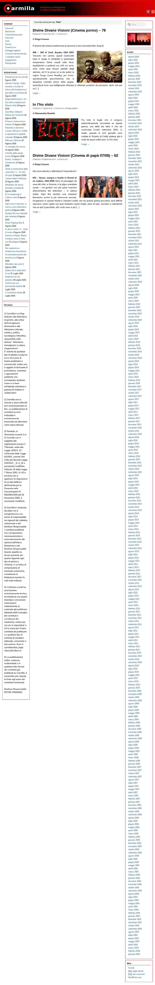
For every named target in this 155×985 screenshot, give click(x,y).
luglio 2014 (133, 516)
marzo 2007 (133, 795)
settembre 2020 (135, 282)
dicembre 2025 (134, 82)
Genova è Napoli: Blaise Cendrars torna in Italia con (15, 238)
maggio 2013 (133, 561)
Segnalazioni (10, 60)
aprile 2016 (133, 450)
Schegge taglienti (71, 108)
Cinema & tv (62, 34)
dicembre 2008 (134, 729)
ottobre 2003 (133, 925)
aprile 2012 (133, 602)
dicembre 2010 (134, 653)
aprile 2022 (133, 221)
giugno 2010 (133, 672)
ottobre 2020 (133, 279)
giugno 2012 (133, 596)
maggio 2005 (133, 865)
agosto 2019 (133, 323)
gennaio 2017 (134, 421)
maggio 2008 (133, 751)
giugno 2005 (133, 862)
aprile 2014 (133, 526)
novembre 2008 (135, 732)
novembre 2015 (135, 466)
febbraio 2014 (134, 532)
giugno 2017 (133, 405)
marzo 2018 (133, 377)
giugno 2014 (133, 520)
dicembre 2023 (134, 158)
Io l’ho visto (43, 104)
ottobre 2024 (133, 126)
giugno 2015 (133, 481)
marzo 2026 (133, 72)
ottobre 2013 (133, 545)
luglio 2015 (133, 478)
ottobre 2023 (133, 164)
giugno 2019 (133, 329)
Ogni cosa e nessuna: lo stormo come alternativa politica (15, 207)
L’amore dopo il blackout (15, 178)
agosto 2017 (133, 399)
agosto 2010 (133, 665)
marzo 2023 (133, 187)
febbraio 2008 (134, 761)
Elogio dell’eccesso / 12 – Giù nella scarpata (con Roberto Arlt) (16, 102)
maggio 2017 (133, 409)
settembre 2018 (135, 358)
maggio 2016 (133, 447)
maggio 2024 (133, 142)
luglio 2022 (133, 212)
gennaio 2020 (134, 307)
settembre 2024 (135, 130)
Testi (7, 41)
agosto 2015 (133, 475)
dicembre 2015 (134, 462)
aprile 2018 (133, 374)
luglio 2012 (133, 592)
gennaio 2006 (134, 840)
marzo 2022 (133, 225)
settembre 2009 (135, 700)
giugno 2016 (133, 443)
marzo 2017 (133, 415)
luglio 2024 (133, 136)
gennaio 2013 (134, 573)
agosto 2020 (133, 285)
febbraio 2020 (134, 304)
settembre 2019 (135, 320)
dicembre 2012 (134, 577)
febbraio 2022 (134, 228)
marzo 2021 (133, 263)
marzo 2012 (133, 605)
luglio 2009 (133, 707)
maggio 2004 (133, 903)
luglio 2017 (133, 402)
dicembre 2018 (134, 348)
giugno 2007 (133, 786)
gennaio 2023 (134, 193)
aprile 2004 (133, 906)
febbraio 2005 (134, 875)
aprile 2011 (133, 640)
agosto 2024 (133, 133)
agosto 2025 (133, 95)
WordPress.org (134, 977)
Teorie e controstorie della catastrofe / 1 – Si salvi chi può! (16, 172)
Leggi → (37, 93)
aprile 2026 (133, 69)
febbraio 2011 (134, 646)
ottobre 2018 (133, 355)
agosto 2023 (133, 171)
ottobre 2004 (133, 887)
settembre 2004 (135, 891)
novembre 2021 (135, 237)
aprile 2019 (133, 336)
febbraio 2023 (134, 190)
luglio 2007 (133, 783)
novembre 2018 (135, 351)
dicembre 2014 (134, 501)
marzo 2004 (133, 910)
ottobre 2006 (133, 811)
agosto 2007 (133, 780)
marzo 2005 (133, 872)
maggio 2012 (133, 599)
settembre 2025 (135, 91)
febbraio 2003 (134, 951)
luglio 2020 (133, 288)
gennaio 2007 (134, 802)
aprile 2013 (133, 564)
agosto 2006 (133, 818)
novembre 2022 (135, 199)
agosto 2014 (133, 513)
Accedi (131, 968)
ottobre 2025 (133, 88)
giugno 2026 (133, 63)
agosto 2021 (133, 247)
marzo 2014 (133, 529)
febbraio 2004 (134, 913)
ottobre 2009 (133, 697)
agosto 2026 (133, 57)
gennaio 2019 (134, 345)
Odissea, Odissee (13, 140)
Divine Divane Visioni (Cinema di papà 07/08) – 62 (75, 155)
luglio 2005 (133, 859)
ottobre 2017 (133, 393)
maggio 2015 (133, 485)
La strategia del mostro (15, 147)
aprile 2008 (133, 754)
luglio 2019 (133, 326)
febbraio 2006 (134, 837)
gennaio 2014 (134, 535)
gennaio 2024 (134, 155)
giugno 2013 (133, 558)
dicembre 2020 (134, 272)
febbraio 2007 (134, 799)
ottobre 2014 (133, 507)
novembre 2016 (135, 428)
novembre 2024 (135, 123)
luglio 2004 (133, 897)
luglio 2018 (133, 364)
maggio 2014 (133, 523)
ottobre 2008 (133, 735)
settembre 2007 (135, 776)
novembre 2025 (135, 85)
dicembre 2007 (134, 767)
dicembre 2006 (134, 805)
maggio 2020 (133, 294)
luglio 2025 (133, 98)
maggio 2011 (133, 637)
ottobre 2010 (133, 659)
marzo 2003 (133, 948)
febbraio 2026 (134, 76)
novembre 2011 (135, 618)
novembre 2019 (135, 313)
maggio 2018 (133, 371)
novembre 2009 (135, 694)
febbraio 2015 (134, 494)
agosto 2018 (133, 361)
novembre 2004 (135, 884)
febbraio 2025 (134, 114)
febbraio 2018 (134, 380)
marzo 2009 (133, 719)
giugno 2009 (133, 710)
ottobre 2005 (133, 849)
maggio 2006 (133, 827)
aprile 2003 (133, 944)
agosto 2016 (133, 437)
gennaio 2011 (134, 650)
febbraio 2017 (134, 418)
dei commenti (136, 974)
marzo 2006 (133, 833)
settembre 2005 (135, 853)
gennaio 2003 (134, 954)
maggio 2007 (133, 789)
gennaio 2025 (134, 117)
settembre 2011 (135, 624)
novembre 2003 (135, 922)
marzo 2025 (133, 110)
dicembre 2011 (134, 615)
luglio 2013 (133, 554)
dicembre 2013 (134, 539)
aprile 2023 (133, 183)
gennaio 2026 (134, 79)
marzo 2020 (133, 301)
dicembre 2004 (134, 881)
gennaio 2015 (134, 497)
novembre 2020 (135, 275)
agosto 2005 (133, 856)
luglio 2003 (133, 935)
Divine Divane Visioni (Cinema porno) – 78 (69, 30)
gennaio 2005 (134, 878)
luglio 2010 (133, 669)
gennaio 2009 (134, 726)
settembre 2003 (135, 929)
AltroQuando (10, 63)
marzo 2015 (133, 491)
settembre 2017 (135, 396)
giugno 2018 (133, 367)
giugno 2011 (133, 634)
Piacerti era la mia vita (15, 77)
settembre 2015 (135, 472)
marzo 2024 (133, 149)
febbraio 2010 (134, 684)
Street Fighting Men (13, 223)
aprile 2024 (133, 145)
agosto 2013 (133, 551)
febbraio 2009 (134, 722)
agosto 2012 (133, 589)
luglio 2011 (132, 631)
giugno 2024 (133, 139)
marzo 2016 (133, 453)
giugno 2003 (133, 938)
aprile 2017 (133, 412)
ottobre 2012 (133, 583)
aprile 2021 (133, 260)
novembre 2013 (135, 542)
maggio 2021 (133, 256)
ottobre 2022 (133, 202)
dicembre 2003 (134, 919)
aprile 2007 (133, 792)
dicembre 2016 (134, 424)
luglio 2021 (133, 250)
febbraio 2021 (134, 266)
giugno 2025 (133, 101)
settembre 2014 (135, 510)
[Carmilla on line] (77, 8)
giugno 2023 (133, 177)
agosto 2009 (133, 703)
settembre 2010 (135, 662)
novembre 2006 (135, 808)
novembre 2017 (135, 390)
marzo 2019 (133, 339)
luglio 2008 (133, 745)
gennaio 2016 (134, 459)
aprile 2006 (133, 830)
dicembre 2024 (134, 120)
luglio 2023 (133, 174)
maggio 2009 (133, 713)
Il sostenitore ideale (13, 292)
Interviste (9, 38)
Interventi (9, 28)
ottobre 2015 (133, 469)
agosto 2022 (133, 209)
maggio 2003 (133, 941)
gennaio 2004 (134, 916)
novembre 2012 (135, 580)
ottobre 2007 (133, 773)
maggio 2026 (133, 66)
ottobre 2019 (133, 317)
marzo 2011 (133, 643)
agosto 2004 (133, 894)
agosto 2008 (133, 742)
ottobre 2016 (133, 431)
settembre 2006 (135, 814)
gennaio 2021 (134, 269)
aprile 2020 (133, 298)
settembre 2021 (135, 244)
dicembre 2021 (134, 234)
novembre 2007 (135, 770)
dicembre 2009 (134, 691)
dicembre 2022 (134, 196)
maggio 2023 (133, 180)
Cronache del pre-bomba (15, 54)
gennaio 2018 (134, 383)
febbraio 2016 (134, 456)
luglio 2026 (133, 60)
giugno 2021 (133, 253)
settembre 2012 (135, 586)
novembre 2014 (135, 504)
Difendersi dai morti (13, 264)
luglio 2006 (133, 821)
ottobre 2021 (133, 240)
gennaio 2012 (134, 612)
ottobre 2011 (133, 621)
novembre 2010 (135, 656)
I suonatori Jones (12, 57)
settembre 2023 (135, 168)
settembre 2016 (135, 434)
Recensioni (10, 31)
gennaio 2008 (134, 764)
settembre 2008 (135, 738)
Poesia (8, 44)
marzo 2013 (133, 567)
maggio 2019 (133, 332)
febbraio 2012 (134, 608)
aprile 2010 (133, 678)
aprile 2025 (133, 107)
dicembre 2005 (134, 843)
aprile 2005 (133, 868)
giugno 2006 (133, 824)
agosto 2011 (133, 627)
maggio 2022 (133, 218)
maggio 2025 (133, 104)
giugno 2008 (133, 748)
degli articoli (135, 971)
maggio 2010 (133, 675)
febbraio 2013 (134, 570)
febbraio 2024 (134, 152)
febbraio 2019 (134, 342)
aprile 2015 (133, 488)
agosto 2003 (133, 932)
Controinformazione (13, 35)
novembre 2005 (135, 846)
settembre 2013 (135, 548)
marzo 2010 (133, 681)
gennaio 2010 (134, 688)
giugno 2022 (133, 215)
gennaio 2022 (134, 231)
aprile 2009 (133, 716)
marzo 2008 (133, 757)
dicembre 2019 (134, 310)
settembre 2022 (135, 206)
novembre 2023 (135, 161)
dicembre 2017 (134, 386)
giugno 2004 (133, 900)
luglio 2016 (133, 440)
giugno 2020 (133, 291)
